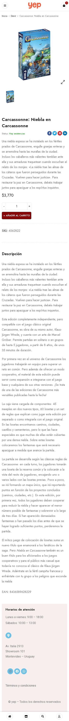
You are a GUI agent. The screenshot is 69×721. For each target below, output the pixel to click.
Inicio (4, 16)
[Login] (59, 716)
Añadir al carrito (18, 215)
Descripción (12, 254)
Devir (13, 16)
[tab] (12, 254)
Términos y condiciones (21, 685)
